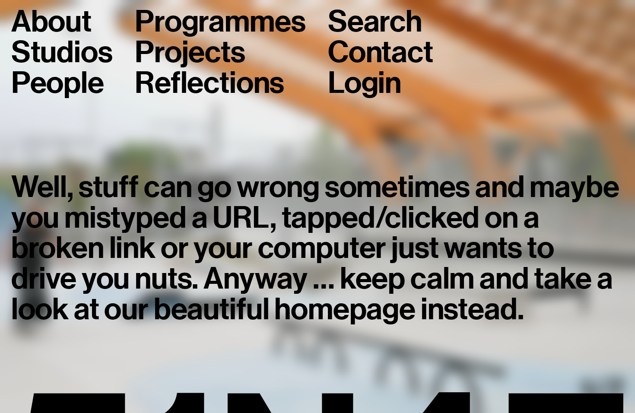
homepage (345, 309)
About (51, 21)
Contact (380, 52)
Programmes (220, 21)
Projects (190, 52)
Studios (62, 52)
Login (364, 83)
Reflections (209, 83)
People (57, 83)
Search (375, 21)
